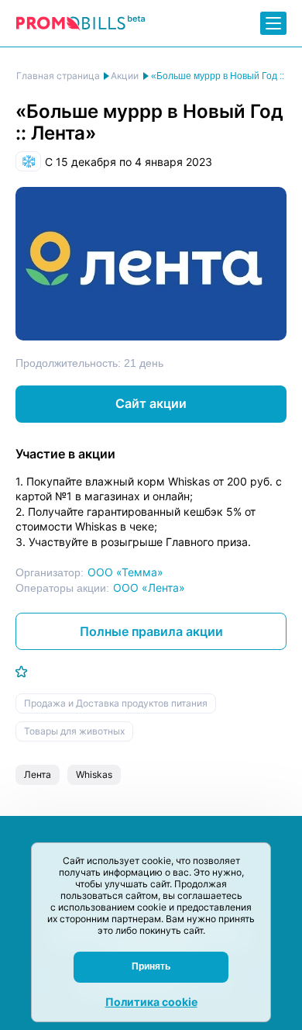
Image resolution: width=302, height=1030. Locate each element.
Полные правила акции (151, 631)
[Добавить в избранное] (21, 671)
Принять (151, 966)
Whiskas (94, 774)
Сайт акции (151, 403)
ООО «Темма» (125, 572)
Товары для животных (74, 731)
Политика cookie (151, 1001)
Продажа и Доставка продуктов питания (116, 703)
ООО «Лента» (149, 587)
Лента (37, 774)
